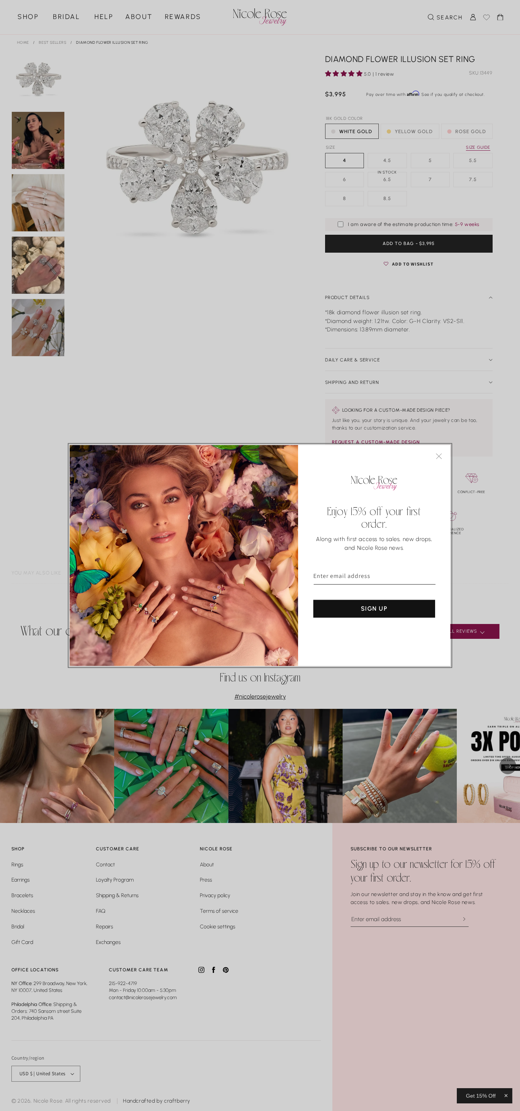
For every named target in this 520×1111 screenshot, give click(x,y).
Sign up (374, 608)
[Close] (439, 456)
